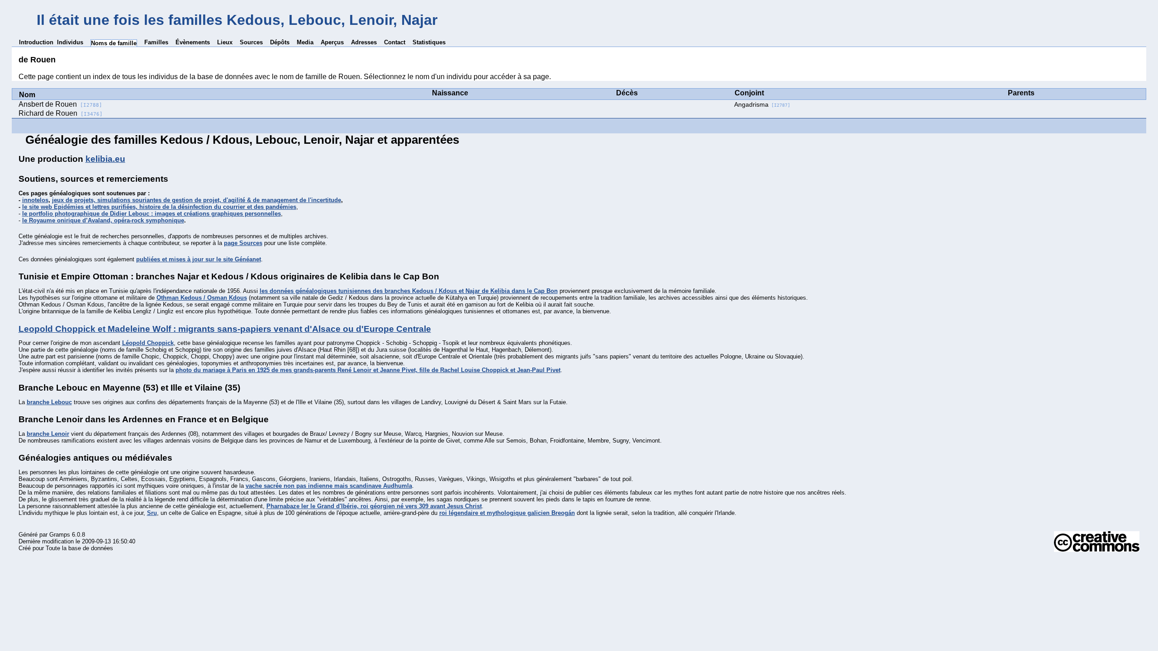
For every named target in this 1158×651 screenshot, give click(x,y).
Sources (251, 42)
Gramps (59, 534)
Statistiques (429, 42)
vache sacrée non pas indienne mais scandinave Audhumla (329, 485)
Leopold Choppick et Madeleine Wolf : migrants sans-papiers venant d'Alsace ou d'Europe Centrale (225, 329)
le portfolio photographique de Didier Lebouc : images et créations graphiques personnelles (151, 213)
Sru (152, 512)
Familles (156, 42)
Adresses (364, 42)
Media (305, 42)
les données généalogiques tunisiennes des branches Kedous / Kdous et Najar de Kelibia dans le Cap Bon (409, 291)
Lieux (225, 42)
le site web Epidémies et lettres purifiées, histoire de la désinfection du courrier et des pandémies (159, 206)
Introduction (36, 42)
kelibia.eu (105, 159)
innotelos (35, 200)
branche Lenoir (48, 433)
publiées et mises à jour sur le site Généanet (198, 259)
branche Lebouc (49, 402)
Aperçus (332, 42)
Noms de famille (114, 43)
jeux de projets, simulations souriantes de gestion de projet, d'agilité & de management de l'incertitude (196, 200)
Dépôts (280, 42)
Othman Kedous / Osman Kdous (202, 297)
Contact (394, 42)
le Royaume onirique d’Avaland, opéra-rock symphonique (103, 220)
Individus (70, 42)
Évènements (193, 42)
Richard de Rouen (61, 113)
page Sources (243, 243)
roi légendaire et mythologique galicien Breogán (507, 512)
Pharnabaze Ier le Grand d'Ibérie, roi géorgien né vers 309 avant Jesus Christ (374, 506)
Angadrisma (762, 104)
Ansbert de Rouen (60, 104)
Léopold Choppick (148, 343)
